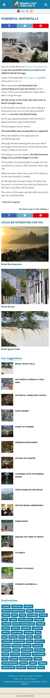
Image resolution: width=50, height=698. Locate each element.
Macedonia (19, 641)
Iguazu (44, 66)
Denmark (39, 619)
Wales (41, 667)
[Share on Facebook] (9, 26)
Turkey (33, 663)
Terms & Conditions (30, 679)
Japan (29, 637)
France (6, 628)
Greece (5, 632)
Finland (40, 624)
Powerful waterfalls (26, 584)
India (38, 632)
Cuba (5, 619)
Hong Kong (17, 632)
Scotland (39, 650)
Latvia (38, 637)
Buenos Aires (31, 66)
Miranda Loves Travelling (17, 676)
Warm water (21, 521)
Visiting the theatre (25, 458)
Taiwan (38, 659)
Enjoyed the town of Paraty (29, 537)
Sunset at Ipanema (24, 426)
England (6, 624)
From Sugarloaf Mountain (29, 489)
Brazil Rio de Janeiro (11, 264)
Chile (14, 615)
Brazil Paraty (7, 306)
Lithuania (7, 641)
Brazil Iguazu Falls (10, 349)
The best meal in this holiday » (34, 209)
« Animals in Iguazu (10, 202)
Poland (27, 646)
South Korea (38, 654)
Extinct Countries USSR (23, 624)
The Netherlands (10, 663)
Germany (26, 628)
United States (8, 667)
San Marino (27, 650)
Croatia (43, 615)
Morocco (39, 641)
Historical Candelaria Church (30, 395)
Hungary (29, 632)
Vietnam (31, 667)
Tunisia (24, 663)
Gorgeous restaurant (26, 442)
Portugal (37, 646)
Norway (6, 646)
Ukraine (42, 663)
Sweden (14, 659)
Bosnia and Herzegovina (13, 611)
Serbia (5, 654)
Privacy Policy (17, 679)
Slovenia (26, 654)
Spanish (31, 11)
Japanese (27, 11)
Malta (29, 641)
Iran (4, 637)
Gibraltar (37, 628)
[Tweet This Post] (25, 26)
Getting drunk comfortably (29, 505)
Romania (6, 650)
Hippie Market (22, 411)
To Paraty (20, 552)
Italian (22, 11)
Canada (6, 615)
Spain (5, 659)
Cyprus (13, 619)
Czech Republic (25, 619)
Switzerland (25, 659)
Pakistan (16, 646)
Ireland (13, 637)
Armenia (28, 606)
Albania (6, 606)
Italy (22, 637)
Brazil (18, 81)
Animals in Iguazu (24, 568)
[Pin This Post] (41, 26)
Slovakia (15, 654)
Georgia (15, 628)
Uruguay (21, 667)
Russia (16, 650)
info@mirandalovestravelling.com (15, 682)
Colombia (32, 615)
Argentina (33, 77)
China (22, 615)
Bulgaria (40, 611)
